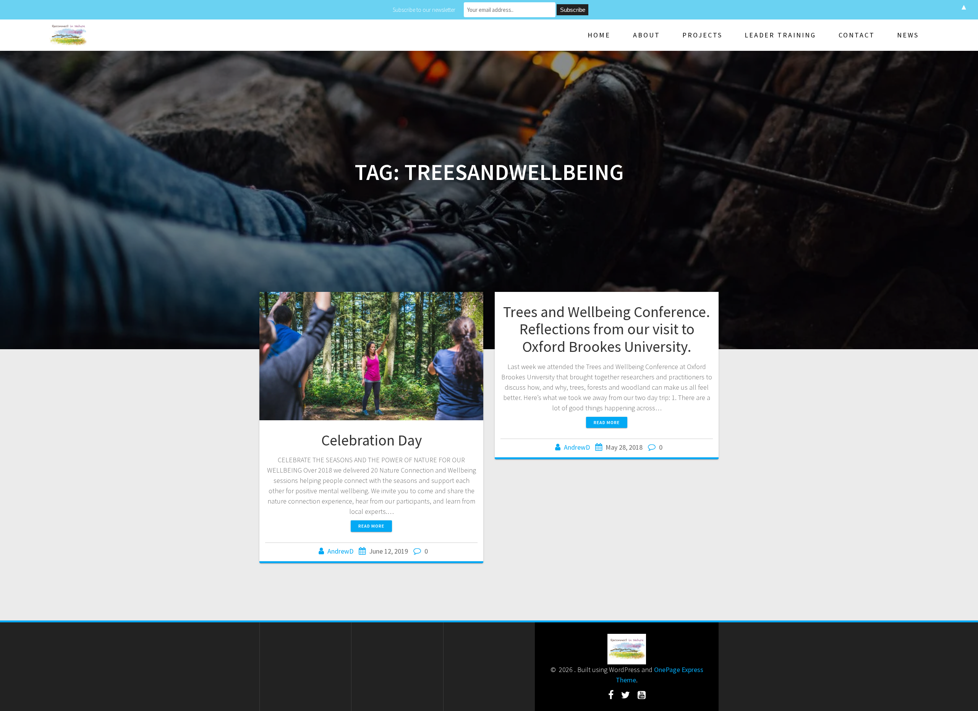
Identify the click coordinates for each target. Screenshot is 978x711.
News (908, 35)
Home (599, 35)
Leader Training (780, 35)
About (646, 35)
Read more (371, 526)
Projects (702, 35)
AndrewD (340, 551)
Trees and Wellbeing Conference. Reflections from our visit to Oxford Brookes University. (606, 329)
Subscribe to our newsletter (424, 9)
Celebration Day (371, 440)
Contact (857, 35)
